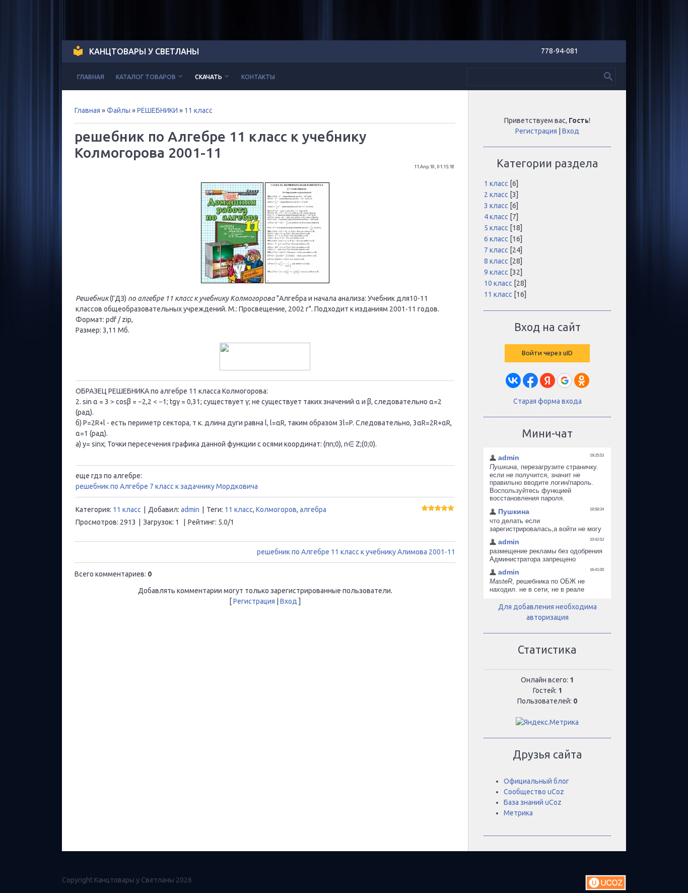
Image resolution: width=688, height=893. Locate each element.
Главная (87, 110)
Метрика (518, 813)
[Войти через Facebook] (530, 380)
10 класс (498, 283)
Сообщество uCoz (534, 792)
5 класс (496, 228)
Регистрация (254, 601)
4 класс (496, 217)
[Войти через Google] (564, 380)
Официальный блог (536, 781)
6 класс (496, 239)
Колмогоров (276, 509)
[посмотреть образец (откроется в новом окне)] (297, 281)
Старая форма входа (547, 401)
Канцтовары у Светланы (144, 51)
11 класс (198, 110)
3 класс (496, 206)
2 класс (496, 194)
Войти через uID (547, 353)
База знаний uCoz (533, 802)
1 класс (496, 183)
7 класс (496, 250)
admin (190, 509)
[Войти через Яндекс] (547, 380)
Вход (288, 601)
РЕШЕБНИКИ (157, 110)
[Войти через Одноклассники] (581, 380)
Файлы (118, 110)
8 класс (496, 261)
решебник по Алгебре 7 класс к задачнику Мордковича (167, 486)
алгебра (313, 509)
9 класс (496, 272)
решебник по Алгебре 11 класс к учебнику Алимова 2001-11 (356, 552)
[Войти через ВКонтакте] (513, 380)
